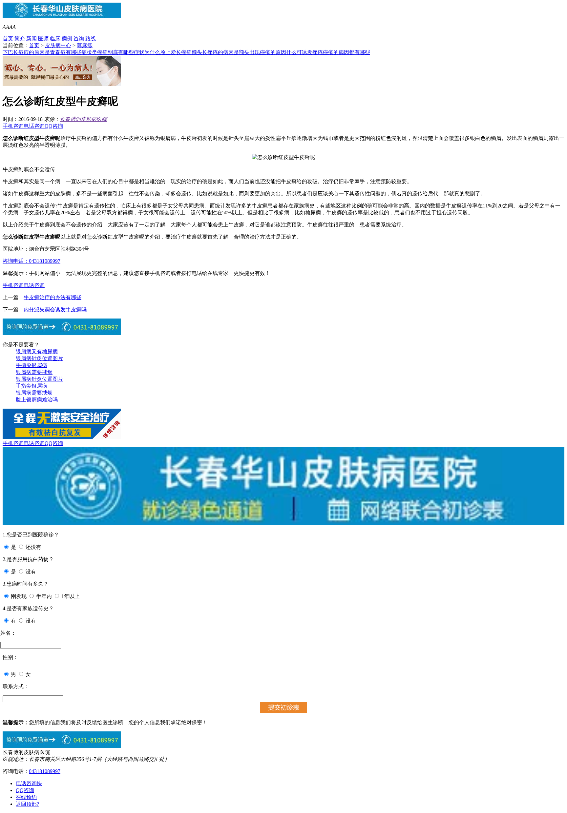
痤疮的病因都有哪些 (346, 52)
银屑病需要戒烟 (34, 372)
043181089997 (44, 771)
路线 (90, 38)
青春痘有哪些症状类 (73, 52)
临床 (55, 38)
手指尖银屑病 (31, 365)
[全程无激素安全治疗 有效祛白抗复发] (62, 437)
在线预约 (26, 797)
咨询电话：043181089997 (31, 261)
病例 (67, 38)
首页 (8, 38)
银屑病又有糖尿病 (37, 351)
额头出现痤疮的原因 (262, 52)
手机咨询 (13, 126)
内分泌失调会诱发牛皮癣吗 (55, 309)
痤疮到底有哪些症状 (120, 52)
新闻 (31, 38)
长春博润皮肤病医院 (83, 119)
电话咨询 (34, 126)
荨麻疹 (85, 45)
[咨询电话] (62, 746)
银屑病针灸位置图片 (39, 358)
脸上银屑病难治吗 (37, 399)
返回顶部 (27, 804)
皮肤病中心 (58, 45)
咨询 (79, 38)
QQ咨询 (54, 126)
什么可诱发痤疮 (304, 52)
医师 (43, 38)
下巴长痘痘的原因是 (26, 52)
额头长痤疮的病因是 (215, 52)
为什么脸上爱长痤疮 (168, 52)
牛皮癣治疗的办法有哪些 (52, 297)
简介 (19, 38)
